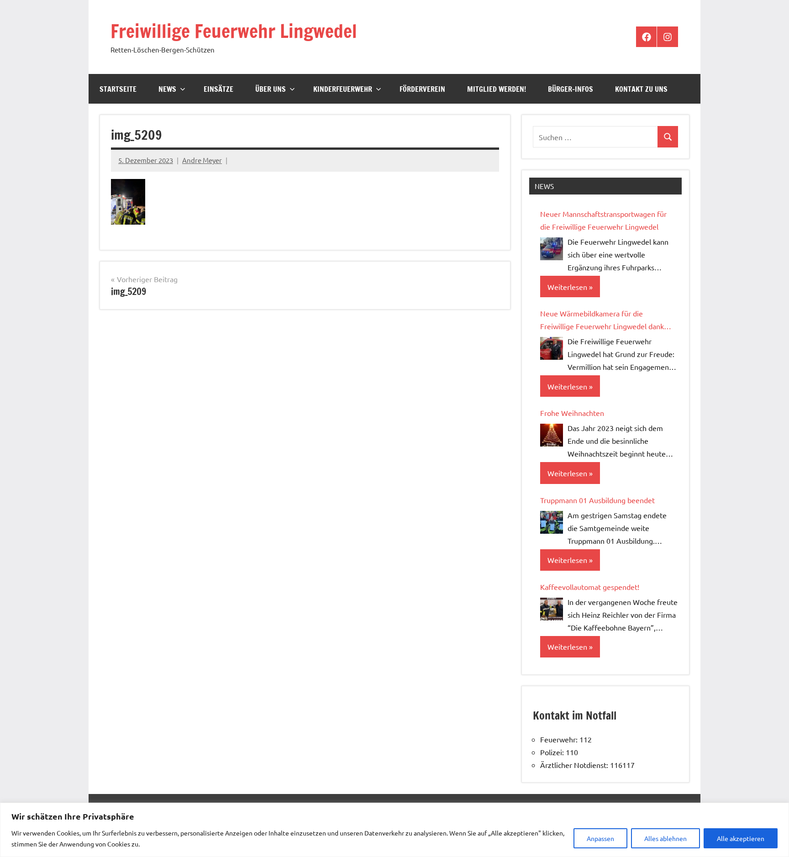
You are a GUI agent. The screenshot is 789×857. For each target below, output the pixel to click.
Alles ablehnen (665, 838)
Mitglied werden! (496, 89)
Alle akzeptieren (740, 838)
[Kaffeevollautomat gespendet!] (551, 609)
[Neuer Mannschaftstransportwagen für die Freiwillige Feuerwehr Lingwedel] (551, 248)
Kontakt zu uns (641, 89)
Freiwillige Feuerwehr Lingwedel (233, 31)
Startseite (118, 89)
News (167, 89)
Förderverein (422, 89)
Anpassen (600, 838)
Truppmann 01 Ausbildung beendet (597, 500)
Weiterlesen (567, 286)
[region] (394, 830)
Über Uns (270, 89)
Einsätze (218, 89)
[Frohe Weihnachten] (551, 435)
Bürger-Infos (570, 89)
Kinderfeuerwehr (342, 89)
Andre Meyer (202, 160)
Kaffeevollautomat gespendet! (589, 586)
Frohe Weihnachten (572, 412)
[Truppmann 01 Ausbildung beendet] (551, 522)
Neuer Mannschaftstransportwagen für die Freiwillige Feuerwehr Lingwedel (603, 220)
